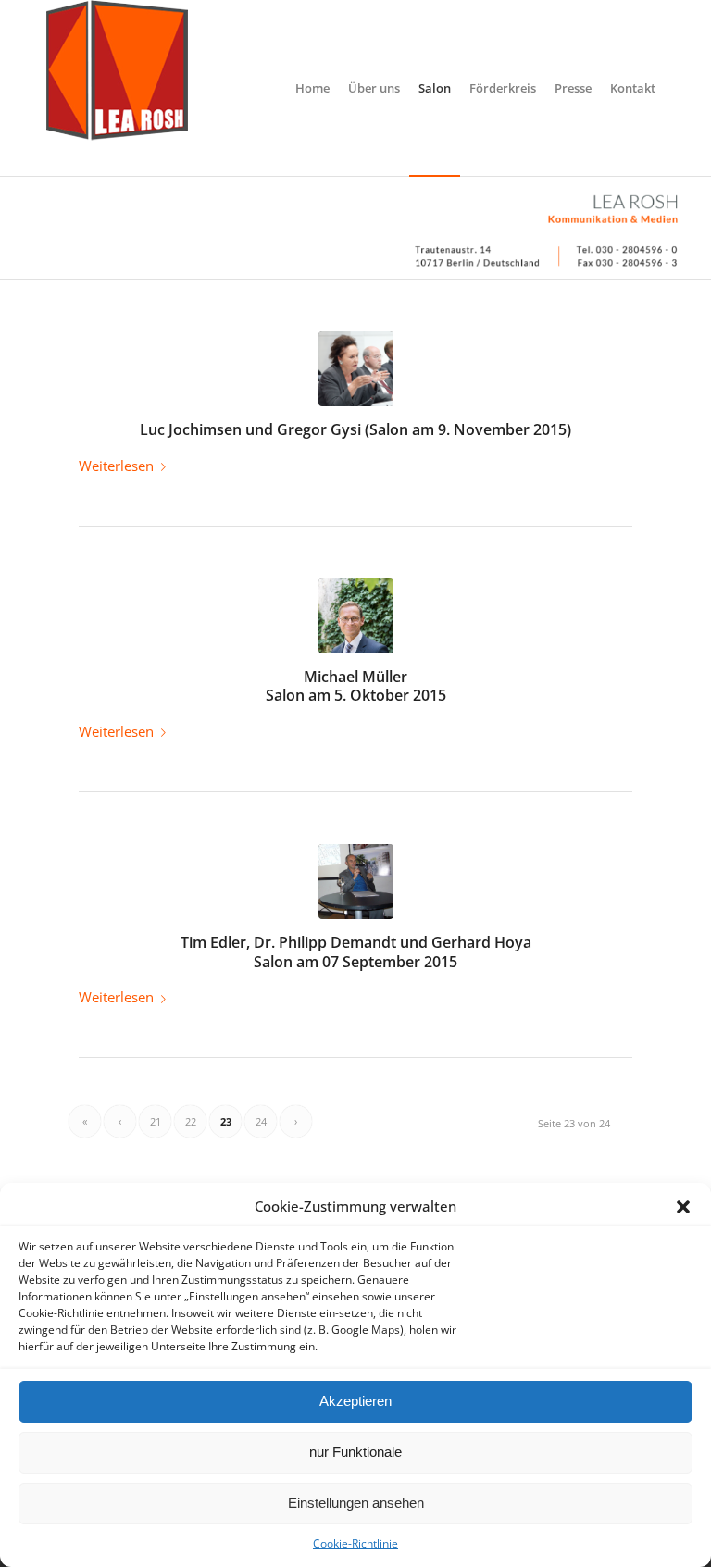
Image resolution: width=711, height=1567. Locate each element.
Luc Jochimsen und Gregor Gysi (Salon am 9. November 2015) (355, 429)
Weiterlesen (116, 465)
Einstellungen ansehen (356, 1503)
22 (190, 1121)
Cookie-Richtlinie (355, 1543)
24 (261, 1121)
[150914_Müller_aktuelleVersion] (355, 615)
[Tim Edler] (355, 881)
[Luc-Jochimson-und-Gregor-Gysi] (355, 368)
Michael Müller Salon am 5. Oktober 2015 (356, 686)
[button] (683, 1207)
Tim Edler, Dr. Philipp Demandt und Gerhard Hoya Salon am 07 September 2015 (356, 952)
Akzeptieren (355, 1401)
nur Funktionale (355, 1452)
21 (155, 1121)
